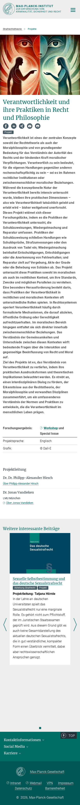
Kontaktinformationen (23, 740)
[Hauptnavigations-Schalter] (73, 10)
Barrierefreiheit (55, 788)
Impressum (65, 783)
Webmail (36, 783)
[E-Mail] (30, 126)
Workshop (51, 428)
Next (75, 625)
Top (72, 736)
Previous (5, 625)
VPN (50, 783)
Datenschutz (23, 788)
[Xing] (22, 126)
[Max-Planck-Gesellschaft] (23, 772)
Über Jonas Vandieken (19, 502)
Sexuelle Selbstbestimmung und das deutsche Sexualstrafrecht (39, 581)
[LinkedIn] (14, 126)
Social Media (15, 747)
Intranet (15, 783)
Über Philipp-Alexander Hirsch (20, 483)
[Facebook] (6, 126)
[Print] (38, 126)
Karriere (11, 753)
